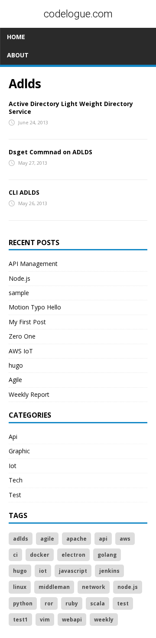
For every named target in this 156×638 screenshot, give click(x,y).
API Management (33, 263)
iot (43, 571)
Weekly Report (29, 394)
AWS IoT (21, 351)
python (22, 603)
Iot (12, 466)
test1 (20, 619)
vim (45, 619)
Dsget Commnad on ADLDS (50, 152)
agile (47, 538)
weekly (104, 619)
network (93, 587)
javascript (73, 571)
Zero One (22, 336)
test (123, 603)
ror (49, 603)
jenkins (109, 571)
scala (97, 603)
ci (15, 554)
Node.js (19, 278)
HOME (16, 37)
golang (107, 554)
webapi (72, 619)
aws (125, 538)
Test (15, 495)
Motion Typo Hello (35, 307)
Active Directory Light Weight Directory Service (71, 108)
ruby (71, 603)
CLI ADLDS (24, 192)
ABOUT (18, 55)
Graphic (19, 451)
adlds (20, 538)
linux (19, 587)
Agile (15, 379)
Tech (16, 480)
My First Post (27, 322)
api (103, 538)
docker (39, 554)
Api (13, 436)
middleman (54, 587)
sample (19, 293)
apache (76, 538)
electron (73, 554)
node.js (127, 587)
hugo (16, 365)
